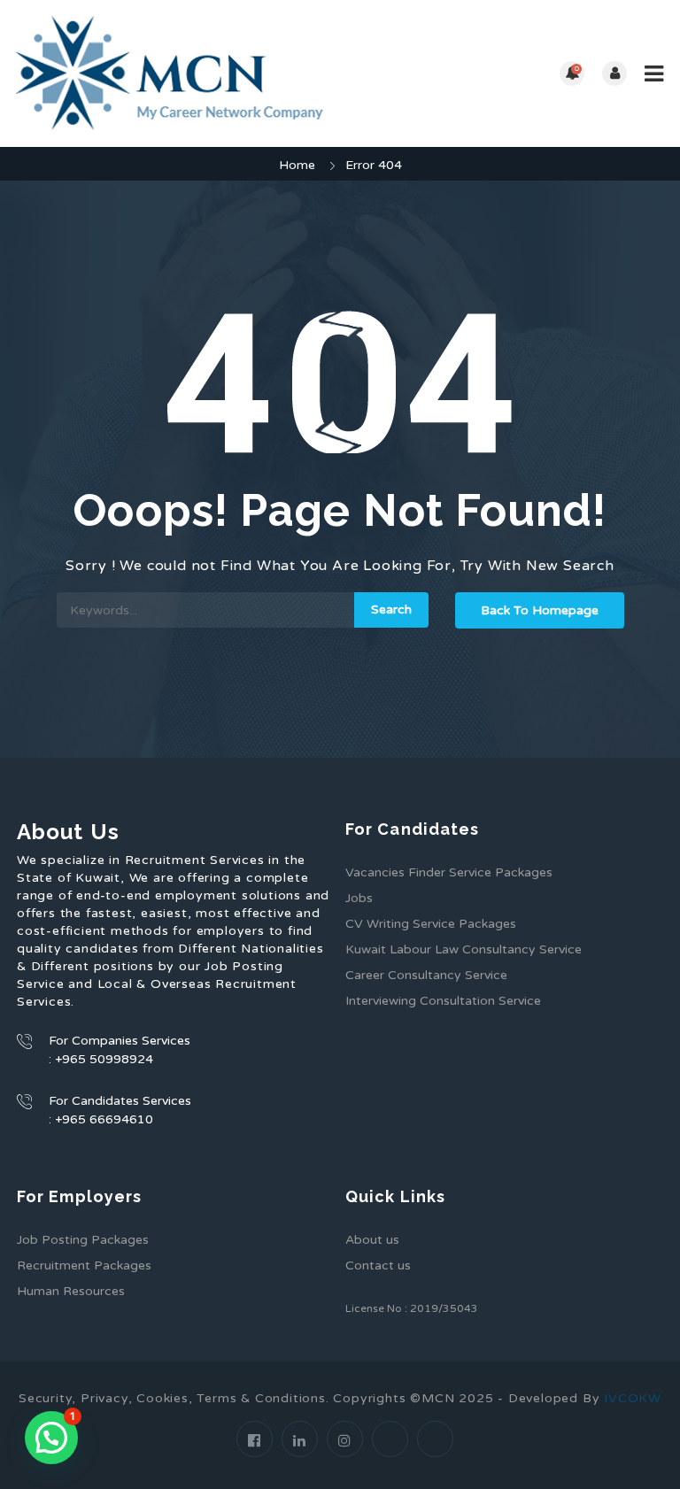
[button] (51, 1437)
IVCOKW (632, 1398)
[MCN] (176, 73)
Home (297, 165)
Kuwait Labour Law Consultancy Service (463, 949)
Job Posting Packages (83, 1239)
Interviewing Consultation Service (443, 1000)
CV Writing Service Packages (430, 923)
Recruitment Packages (84, 1265)
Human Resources (71, 1291)
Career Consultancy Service (426, 975)
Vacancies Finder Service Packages (448, 872)
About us (372, 1239)
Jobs (359, 898)
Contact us (378, 1265)
